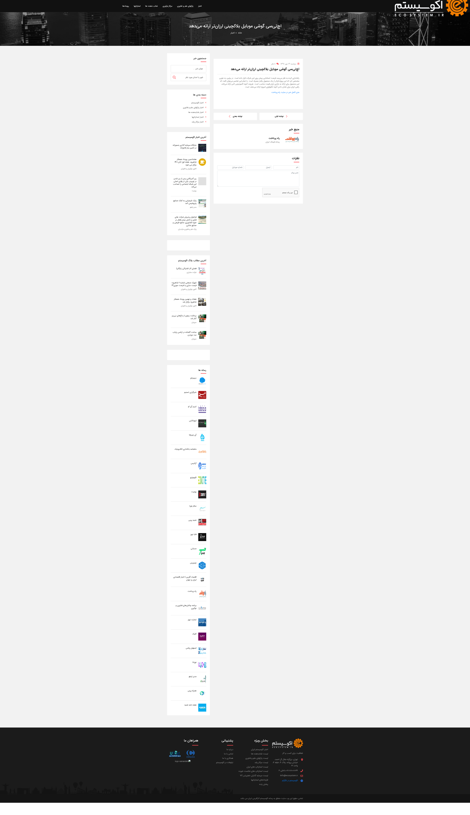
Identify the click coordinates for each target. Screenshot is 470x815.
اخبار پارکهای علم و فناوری (193, 107)
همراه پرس (192, 690)
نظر (273, 63)
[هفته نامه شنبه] (202, 707)
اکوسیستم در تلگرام (290, 780)
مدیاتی (193, 548)
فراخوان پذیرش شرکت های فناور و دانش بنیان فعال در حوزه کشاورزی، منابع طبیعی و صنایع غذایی (184, 221)
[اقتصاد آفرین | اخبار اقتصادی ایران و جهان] (202, 579)
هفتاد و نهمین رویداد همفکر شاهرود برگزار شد (185, 300)
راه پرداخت (192, 591)
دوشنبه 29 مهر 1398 (288, 63)
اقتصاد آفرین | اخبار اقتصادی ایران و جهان (184, 578)
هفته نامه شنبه (190, 704)
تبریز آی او (192, 406)
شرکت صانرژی (191, 272)
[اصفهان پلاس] (202, 650)
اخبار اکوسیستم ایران (259, 749)
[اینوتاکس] (202, 423)
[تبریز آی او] (202, 409)
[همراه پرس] (202, 693)
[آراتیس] (202, 465)
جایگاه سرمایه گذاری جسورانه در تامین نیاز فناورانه (184, 146)
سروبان (194, 322)
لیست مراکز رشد (261, 762)
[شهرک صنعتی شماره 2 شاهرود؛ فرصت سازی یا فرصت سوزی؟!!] (202, 285)
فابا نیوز (193, 534)
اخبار (233, 33)
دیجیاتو (193, 378)
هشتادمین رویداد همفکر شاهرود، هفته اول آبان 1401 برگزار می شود (185, 162)
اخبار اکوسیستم (197, 102)
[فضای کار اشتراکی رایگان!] (202, 271)
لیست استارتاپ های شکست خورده (253, 771)
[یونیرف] (175, 753)
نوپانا (194, 662)
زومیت (194, 190)
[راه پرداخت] (202, 593)
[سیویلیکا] (191, 753)
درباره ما (229, 749)
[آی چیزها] (202, 437)
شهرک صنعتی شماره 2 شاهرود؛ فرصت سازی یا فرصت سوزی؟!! (184, 284)
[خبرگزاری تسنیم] (202, 394)
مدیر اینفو (193, 207)
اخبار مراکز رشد (198, 121)
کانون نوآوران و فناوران (188, 168)
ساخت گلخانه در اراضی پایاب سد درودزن (184, 333)
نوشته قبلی (279, 116)
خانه (240, 33)
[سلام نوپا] (202, 508)
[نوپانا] (202, 664)
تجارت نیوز (192, 619)
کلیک (194, 633)
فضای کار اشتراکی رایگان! (186, 268)
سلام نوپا (192, 505)
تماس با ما (228, 753)
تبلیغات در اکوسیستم (224, 762)
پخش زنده (263, 784)
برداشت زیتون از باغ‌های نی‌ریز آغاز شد (184, 317)
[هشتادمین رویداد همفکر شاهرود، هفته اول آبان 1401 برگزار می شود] (202, 161)
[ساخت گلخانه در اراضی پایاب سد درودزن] (202, 334)
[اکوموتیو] (202, 480)
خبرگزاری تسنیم (190, 392)
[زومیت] (202, 494)
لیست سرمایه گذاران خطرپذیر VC (254, 775)
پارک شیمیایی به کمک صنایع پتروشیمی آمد (184, 202)
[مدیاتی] (202, 551)
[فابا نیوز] (202, 536)
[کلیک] (202, 636)
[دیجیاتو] (202, 380)
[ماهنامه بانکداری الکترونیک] (202, 451)
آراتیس (193, 463)
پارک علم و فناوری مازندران (187, 229)
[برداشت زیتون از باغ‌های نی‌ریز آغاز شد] (202, 318)
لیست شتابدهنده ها (259, 753)
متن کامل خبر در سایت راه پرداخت (285, 92)
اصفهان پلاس (191, 648)
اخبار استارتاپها (198, 117)
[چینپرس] (202, 565)
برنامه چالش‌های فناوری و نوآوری (186, 607)
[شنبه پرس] (202, 522)
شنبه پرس (192, 520)
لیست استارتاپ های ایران (257, 767)
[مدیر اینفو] (202, 679)
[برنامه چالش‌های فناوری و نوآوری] (202, 608)
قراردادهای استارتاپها (259, 780)
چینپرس (193, 562)
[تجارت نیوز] (202, 622)
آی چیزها (192, 434)
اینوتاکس (192, 420)
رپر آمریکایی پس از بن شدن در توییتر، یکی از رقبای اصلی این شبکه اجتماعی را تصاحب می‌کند (184, 182)
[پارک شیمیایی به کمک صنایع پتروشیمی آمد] (202, 203)
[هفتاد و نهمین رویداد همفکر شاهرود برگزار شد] (202, 301)
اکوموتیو (193, 477)
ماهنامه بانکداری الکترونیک (185, 449)
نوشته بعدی (237, 116)
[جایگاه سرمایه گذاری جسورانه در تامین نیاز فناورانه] (202, 147)
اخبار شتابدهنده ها (196, 112)
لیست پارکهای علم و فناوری (256, 758)
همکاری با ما (227, 758)
